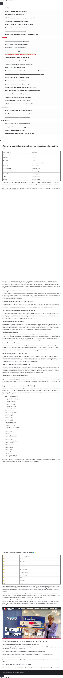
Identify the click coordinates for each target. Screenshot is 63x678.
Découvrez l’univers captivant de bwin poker (15, 130)
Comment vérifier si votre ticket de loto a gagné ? (16, 44)
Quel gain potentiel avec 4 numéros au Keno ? (15, 61)
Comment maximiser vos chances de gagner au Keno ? (17, 57)
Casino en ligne (6, 120)
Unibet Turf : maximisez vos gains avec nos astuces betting (18, 113)
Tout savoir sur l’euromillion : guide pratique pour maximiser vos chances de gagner (24, 74)
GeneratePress (22, 672)
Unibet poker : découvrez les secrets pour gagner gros (17, 127)
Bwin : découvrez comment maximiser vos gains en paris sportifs (20, 18)
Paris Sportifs (5, 8)
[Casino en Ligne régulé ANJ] (7, 1)
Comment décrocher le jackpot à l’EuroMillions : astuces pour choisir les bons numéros (25, 70)
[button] (1, 141)
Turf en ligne (5, 107)
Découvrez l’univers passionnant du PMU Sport (16, 11)
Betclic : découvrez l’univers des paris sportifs (15, 31)
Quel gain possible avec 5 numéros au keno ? (15, 67)
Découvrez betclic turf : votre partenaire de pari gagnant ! (18, 110)
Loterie (4, 37)
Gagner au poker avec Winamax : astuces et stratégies (17, 123)
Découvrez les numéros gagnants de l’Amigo (15, 80)
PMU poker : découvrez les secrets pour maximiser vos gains (19, 104)
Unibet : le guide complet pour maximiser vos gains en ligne (18, 28)
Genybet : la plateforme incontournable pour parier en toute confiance (21, 34)
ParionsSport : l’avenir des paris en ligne (14, 14)
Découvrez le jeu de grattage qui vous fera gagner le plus (18, 97)
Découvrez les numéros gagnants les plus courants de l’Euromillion (20, 54)
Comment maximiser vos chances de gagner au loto (17, 41)
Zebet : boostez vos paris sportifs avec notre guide (16, 21)
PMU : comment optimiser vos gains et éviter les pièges (17, 100)
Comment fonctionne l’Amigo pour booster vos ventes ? (18, 77)
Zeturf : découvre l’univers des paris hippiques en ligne (17, 117)
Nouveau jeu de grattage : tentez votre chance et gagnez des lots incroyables (22, 90)
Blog (3, 137)
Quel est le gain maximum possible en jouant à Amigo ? (17, 84)
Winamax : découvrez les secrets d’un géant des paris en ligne (19, 24)
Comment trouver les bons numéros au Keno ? (15, 47)
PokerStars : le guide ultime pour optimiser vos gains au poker (19, 133)
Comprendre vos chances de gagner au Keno (15, 51)
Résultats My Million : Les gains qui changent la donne (17, 94)
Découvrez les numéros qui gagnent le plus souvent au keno (19, 64)
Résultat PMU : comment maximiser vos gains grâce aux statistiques (20, 87)
